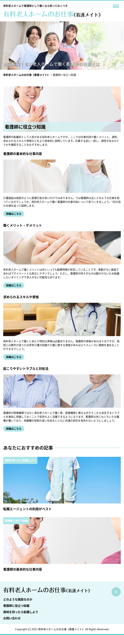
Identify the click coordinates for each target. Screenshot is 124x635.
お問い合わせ (12, 618)
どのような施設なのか (17, 599)
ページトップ (116, 592)
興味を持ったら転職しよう (20, 612)
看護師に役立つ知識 (16, 606)
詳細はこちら (13, 214)
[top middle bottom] (116, 6)
